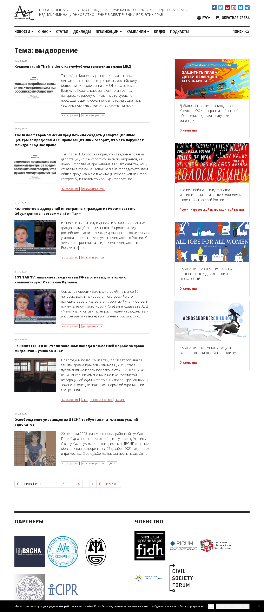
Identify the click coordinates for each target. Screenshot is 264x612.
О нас (43, 31)
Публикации (108, 31)
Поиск (238, 31)
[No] (259, 606)
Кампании (137, 31)
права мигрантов (93, 115)
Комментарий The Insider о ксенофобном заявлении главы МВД (72, 66)
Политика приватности (233, 606)
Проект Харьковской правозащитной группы (212, 209)
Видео (159, 31)
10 (78, 484)
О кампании (188, 130)
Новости (22, 31)
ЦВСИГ (120, 400)
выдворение (70, 115)
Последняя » (108, 484)
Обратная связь (235, 17)
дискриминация (92, 326)
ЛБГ (84, 400)
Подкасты (179, 31)
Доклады (82, 31)
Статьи (62, 31)
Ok (210, 606)
